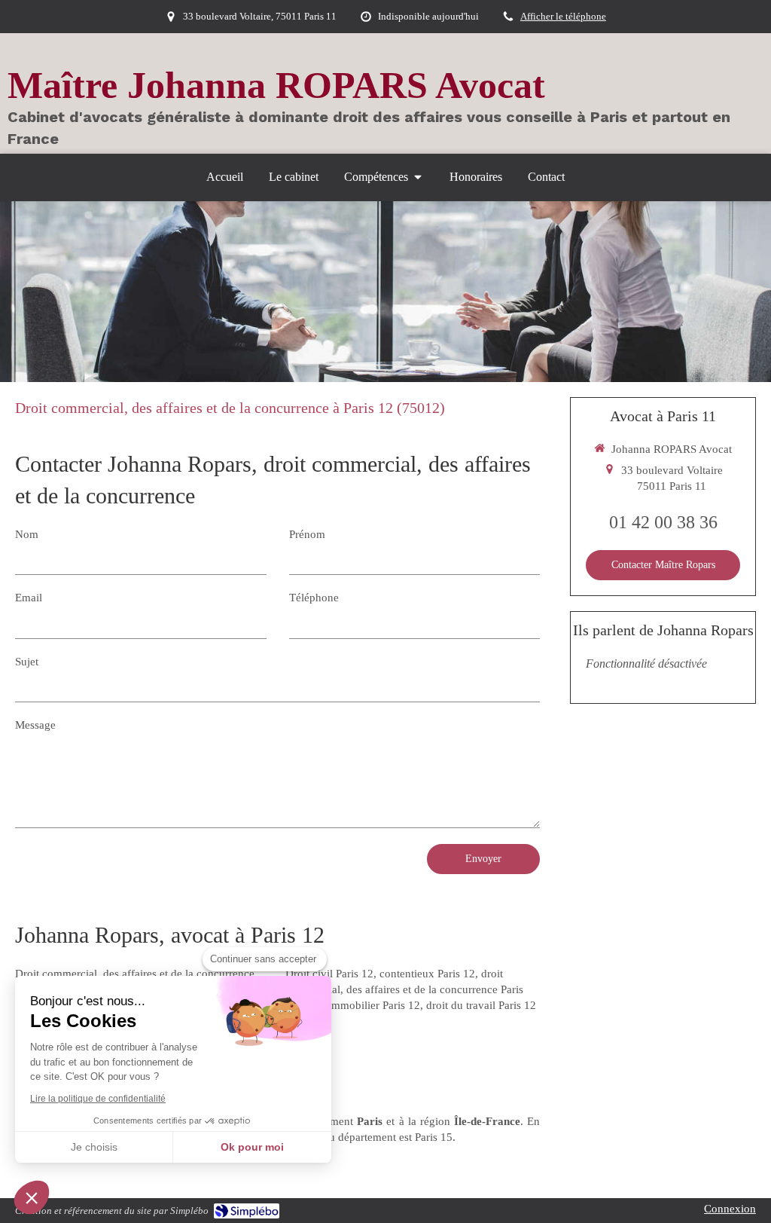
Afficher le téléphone (563, 16)
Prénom (307, 534)
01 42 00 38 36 (663, 522)
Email (28, 598)
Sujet (26, 662)
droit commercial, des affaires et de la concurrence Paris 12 (404, 989)
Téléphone (314, 598)
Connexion (730, 1209)
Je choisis (94, 1147)
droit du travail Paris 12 (481, 1005)
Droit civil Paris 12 (329, 974)
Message (35, 725)
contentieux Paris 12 (427, 974)
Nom (26, 534)
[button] (32, 1197)
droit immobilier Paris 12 (361, 1005)
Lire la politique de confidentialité (98, 1098)
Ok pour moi (252, 1147)
